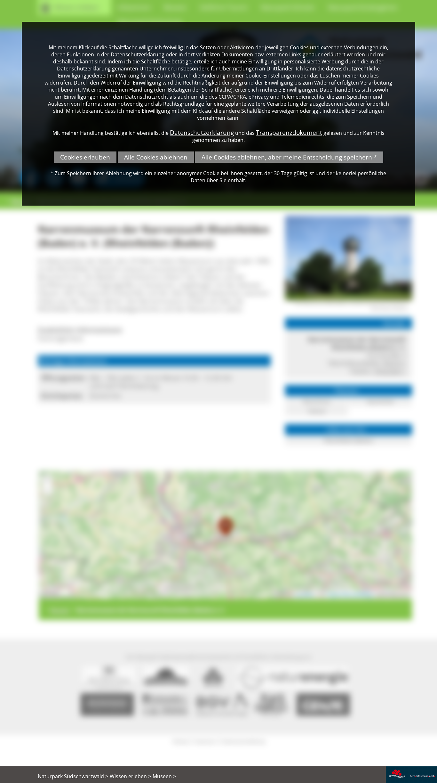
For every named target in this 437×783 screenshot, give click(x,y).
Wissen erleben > (130, 776)
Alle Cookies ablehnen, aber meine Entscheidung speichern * (289, 157)
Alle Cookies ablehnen (155, 157)
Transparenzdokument (289, 132)
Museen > (164, 776)
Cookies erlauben (85, 157)
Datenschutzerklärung (202, 132)
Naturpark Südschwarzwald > (73, 776)
